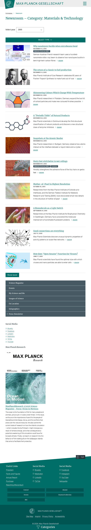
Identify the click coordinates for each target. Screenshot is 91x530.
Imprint (38, 516)
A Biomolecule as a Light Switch (48, 208)
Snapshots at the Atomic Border (48, 138)
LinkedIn (10, 334)
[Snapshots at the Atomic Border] (18, 145)
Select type (43, 40)
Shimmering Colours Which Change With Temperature (58, 92)
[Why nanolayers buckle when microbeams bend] (18, 53)
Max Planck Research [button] (15, 347)
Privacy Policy (47, 516)
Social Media (39, 466)
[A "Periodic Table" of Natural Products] (18, 122)
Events (12, 288)
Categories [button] (47, 527)
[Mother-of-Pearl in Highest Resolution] (18, 191)
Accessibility (60, 516)
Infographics (14, 309)
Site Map (29, 516)
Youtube (10, 342)
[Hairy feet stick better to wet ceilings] (18, 168)
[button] (12, 275)
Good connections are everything (48, 231)
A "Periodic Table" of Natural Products (51, 115)
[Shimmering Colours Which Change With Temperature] (18, 99)
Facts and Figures (13, 474)
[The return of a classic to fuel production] (18, 77)
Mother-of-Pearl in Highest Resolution (51, 184)
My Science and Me (17, 293)
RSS (26, 500)
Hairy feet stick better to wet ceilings (50, 161)
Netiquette (63, 481)
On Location (14, 304)
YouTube (64, 477)
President (9, 470)
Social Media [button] (12, 324)
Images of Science (16, 298)
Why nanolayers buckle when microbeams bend (55, 46)
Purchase (9, 481)
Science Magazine (16, 283)
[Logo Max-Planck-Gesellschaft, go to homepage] (40, 4)
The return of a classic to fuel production (52, 70)
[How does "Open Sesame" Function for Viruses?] (18, 261)
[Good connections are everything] (18, 238)
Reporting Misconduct (14, 485)
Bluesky (10, 328)
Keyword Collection (64, 495)
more (60, 60)
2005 (20, 30)
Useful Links (12, 466)
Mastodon (11, 336)
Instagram (65, 474)
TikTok (10, 339)
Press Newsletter (16, 314)
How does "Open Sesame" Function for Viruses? (55, 254)
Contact (26, 490)
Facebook (11, 331)
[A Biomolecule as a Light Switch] (18, 215)
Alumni (64, 490)
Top (82, 457)
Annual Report (11, 477)
